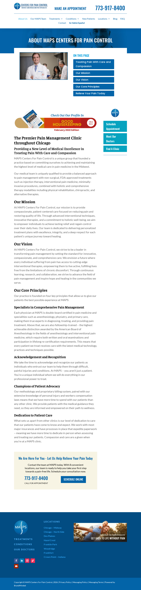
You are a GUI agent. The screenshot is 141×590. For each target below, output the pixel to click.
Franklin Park (50, 544)
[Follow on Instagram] (27, 560)
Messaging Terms (96, 582)
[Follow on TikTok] (33, 560)
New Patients (88, 19)
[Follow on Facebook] (16, 560)
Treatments (54, 19)
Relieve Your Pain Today (90, 93)
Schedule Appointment (113, 126)
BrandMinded (20, 585)
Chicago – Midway (53, 527)
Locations (102, 19)
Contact (62, 23)
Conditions (71, 19)
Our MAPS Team (38, 19)
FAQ (122, 19)
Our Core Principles (87, 86)
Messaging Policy (80, 582)
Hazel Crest (49, 540)
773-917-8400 (110, 8)
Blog (115, 19)
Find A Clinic (112, 149)
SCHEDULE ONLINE (73, 479)
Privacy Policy (65, 582)
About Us (22, 19)
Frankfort (48, 552)
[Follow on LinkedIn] (22, 560)
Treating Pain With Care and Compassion (93, 64)
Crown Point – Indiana (54, 557)
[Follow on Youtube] (16, 566)
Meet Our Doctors (111, 138)
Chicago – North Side (54, 531)
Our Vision (82, 79)
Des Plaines (49, 536)
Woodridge (49, 548)
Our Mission (83, 73)
